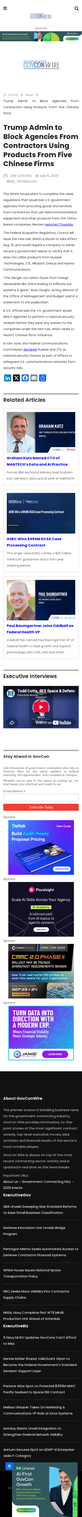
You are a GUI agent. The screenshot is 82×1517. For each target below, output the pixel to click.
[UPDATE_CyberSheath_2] (41, 971)
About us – (12, 1181)
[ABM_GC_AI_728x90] (41, 36)
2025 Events (13, 1187)
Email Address (14, 791)
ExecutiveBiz (15, 1326)
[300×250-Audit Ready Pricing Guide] (41, 847)
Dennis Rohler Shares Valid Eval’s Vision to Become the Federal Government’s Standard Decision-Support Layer (40, 1364)
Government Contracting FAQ (47, 1181)
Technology (27, 181)
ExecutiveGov (17, 1195)
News (29, 95)
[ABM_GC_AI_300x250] (43, 1489)
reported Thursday (59, 224)
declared (30, 349)
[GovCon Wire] (40, 16)
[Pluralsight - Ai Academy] (41, 909)
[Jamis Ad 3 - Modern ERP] (41, 1033)
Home (13, 95)
